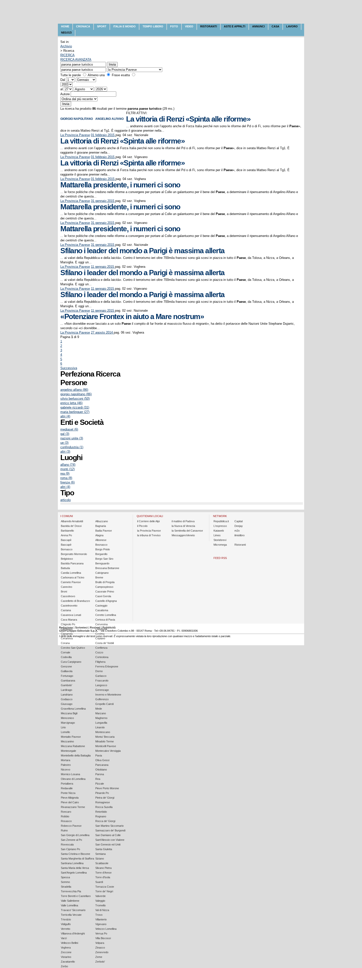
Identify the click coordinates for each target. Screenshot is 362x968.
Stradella (66, 886)
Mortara (65, 760)
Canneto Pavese (71, 582)
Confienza (101, 647)
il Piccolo (142, 525)
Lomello (65, 732)
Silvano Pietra (103, 867)
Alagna (99, 535)
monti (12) (67, 469)
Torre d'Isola (102, 877)
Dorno (99, 671)
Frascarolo (101, 680)
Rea (97, 778)
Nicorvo (65, 769)
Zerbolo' (100, 961)
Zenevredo (101, 952)
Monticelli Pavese (105, 746)
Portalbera (67, 783)
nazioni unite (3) (71, 438)
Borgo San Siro (104, 558)
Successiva (68, 368)
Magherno (101, 718)
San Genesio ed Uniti (107, 844)
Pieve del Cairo (70, 802)
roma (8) (66, 478)
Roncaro (66, 811)
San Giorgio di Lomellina (75, 835)
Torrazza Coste (104, 886)
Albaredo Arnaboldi (72, 521)
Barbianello (67, 530)
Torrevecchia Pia (71, 891)
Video (189, 26)
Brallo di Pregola (105, 582)
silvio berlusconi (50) (75, 398)
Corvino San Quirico (73, 647)
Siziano (99, 858)
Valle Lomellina (69, 905)
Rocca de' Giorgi (105, 821)
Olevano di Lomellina (73, 778)
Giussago (66, 703)
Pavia (98, 755)
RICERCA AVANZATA (75, 59)
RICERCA (67, 55)
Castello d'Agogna (106, 600)
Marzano (100, 713)
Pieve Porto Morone (107, 788)
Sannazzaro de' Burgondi (110, 830)
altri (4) (65, 416)
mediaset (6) (69, 429)
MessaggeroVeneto (183, 535)
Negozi (66, 32)
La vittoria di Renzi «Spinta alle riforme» (188, 119)
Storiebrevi (220, 539)
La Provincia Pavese (75, 135)
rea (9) (64, 473)
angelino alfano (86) (74, 390)
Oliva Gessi (102, 760)
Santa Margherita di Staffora (77, 858)
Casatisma (101, 610)
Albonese (100, 539)
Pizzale (99, 783)
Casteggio (101, 605)
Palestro (66, 764)
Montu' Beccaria (105, 736)
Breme (99, 577)
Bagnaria (100, 525)
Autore (65, 94)
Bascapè (66, 539)
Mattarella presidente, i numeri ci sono (120, 185)
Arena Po (66, 535)
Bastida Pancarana (72, 563)
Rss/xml (95, 627)
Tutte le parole (70, 75)
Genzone (66, 666)
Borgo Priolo (102, 549)
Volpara (99, 942)
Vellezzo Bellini (69, 942)
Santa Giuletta (103, 849)
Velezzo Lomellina (105, 928)
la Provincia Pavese (149, 530)
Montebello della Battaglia (76, 755)
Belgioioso (67, 558)
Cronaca (83, 26)
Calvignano (102, 572)
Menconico (67, 718)
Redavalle (67, 788)
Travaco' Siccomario (73, 910)
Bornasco (66, 549)
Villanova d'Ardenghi (73, 933)
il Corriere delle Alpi (148, 521)
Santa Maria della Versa (75, 867)
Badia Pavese (103, 530)
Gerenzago (102, 689)
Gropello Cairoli (104, 703)
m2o (237, 530)
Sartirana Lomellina (72, 863)
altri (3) (65, 451)
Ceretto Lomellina (105, 614)
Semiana (100, 853)
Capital (238, 521)
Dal (62, 80)
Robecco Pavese (71, 825)
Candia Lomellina (71, 572)
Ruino (64, 830)
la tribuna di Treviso (149, 535)
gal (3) (64, 434)
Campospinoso (104, 586)
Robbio (65, 816)
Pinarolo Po (102, 792)
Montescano (102, 732)
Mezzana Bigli (69, 713)
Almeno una (96, 75)
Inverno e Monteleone (108, 694)
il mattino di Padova (183, 521)
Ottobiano (101, 769)
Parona (99, 774)
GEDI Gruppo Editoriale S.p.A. (78, 630)
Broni (64, 591)
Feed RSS (220, 557)
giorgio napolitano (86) (76, 394)
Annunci (258, 26)
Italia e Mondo (124, 26)
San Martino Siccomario (109, 825)
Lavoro (292, 26)
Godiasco (66, 699)
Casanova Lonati (71, 614)
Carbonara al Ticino (72, 577)
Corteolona (101, 657)
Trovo (98, 914)
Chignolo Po (68, 624)
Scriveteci (81, 627)
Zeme (98, 956)
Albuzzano (101, 521)
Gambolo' (66, 685)
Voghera (66, 947)
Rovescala (67, 844)
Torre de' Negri (104, 891)
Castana (66, 610)
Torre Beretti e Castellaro (76, 896)
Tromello (100, 905)
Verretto (65, 928)
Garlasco (100, 675)
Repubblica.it (221, 521)
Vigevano (100, 924)
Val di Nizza (102, 910)
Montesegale (68, 750)
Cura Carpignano (71, 661)
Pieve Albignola (70, 797)
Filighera (100, 661)
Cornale (65, 652)
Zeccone (66, 952)
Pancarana (101, 764)
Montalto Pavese (71, 736)
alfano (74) (67, 464)
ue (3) (64, 443)
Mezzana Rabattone (73, 746)
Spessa (65, 877)
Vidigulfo (66, 924)
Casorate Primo (104, 591)
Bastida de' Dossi (71, 525)
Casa (275, 26)
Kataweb (219, 530)
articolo (65, 500)
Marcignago (68, 722)
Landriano (67, 694)
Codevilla (66, 657)
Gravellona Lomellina (73, 708)
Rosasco (66, 821)
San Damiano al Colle (108, 835)
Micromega (220, 544)
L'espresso (220, 525)
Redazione (66, 627)
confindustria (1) (71, 447)
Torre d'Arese (103, 872)
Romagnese (102, 802)
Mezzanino (67, 741)
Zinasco (100, 947)
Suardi (99, 881)
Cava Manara (69, 619)
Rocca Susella (104, 807)
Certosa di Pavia (105, 619)
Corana (65, 643)
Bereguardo (102, 563)
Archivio (66, 46)
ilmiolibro (239, 535)
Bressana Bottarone (107, 568)
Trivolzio (66, 919)
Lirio (63, 727)
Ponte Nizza (68, 792)
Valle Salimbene (70, 900)
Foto (174, 26)
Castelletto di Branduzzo (75, 600)
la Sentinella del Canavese (187, 530)
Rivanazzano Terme (73, 807)
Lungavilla (101, 722)
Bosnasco (101, 544)
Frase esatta (121, 75)
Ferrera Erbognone (106, 666)
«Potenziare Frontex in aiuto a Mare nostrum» (132, 316)
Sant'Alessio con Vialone (109, 839)
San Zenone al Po (71, 839)
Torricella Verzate (71, 914)
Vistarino (66, 956)
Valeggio (100, 900)
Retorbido (101, 811)
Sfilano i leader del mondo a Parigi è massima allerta (142, 251)
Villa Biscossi (103, 938)
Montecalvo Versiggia (108, 750)
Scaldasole (101, 863)
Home (65, 26)
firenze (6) (67, 482)
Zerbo (64, 966)
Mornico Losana (70, 774)
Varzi (64, 938)
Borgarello (101, 554)
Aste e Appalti (234, 26)
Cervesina (101, 624)
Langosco (101, 685)
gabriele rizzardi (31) (74, 407)
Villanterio (101, 919)
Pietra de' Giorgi (104, 797)
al (61, 89)
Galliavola (66, 671)
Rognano (100, 816)
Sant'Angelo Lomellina (74, 872)
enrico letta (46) (71, 403)
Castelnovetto (69, 605)
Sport (101, 26)
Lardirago (66, 689)
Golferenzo (102, 699)
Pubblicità (108, 627)
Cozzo (99, 652)
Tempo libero (153, 26)
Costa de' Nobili (104, 643)
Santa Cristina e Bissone (75, 853)
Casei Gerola (103, 596)
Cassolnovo (68, 596)
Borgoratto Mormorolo (74, 554)
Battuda (65, 568)
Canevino (66, 586)
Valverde (100, 896)
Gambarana (68, 680)
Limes (217, 535)
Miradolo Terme (104, 741)
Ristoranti (208, 26)
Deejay (238, 525)
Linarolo (100, 727)
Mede (98, 708)
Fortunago (67, 675)
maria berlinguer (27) (74, 412)
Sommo (65, 881)
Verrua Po (101, 933)
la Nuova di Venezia (183, 525)
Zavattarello (68, 961)
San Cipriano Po (70, 849)
